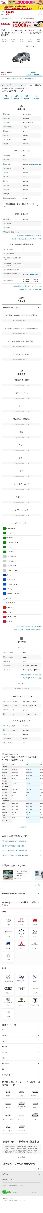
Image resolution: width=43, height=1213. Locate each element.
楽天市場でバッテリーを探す (32, 678)
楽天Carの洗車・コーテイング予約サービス (27, 629)
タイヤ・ (30, 40)
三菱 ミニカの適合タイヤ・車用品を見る (14, 850)
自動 (38, 40)
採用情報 (22, 1185)
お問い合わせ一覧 (13, 1200)
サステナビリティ (22, 1200)
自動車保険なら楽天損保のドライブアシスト (27, 286)
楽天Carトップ (6, 18)
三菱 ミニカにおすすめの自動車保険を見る (15, 855)
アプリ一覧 (4, 1200)
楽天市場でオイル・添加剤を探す (30, 674)
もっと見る (21, 827)
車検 (21, 40)
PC (13, 764)
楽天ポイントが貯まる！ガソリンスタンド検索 (26, 239)
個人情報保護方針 (13, 1185)
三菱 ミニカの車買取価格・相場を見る (14, 841)
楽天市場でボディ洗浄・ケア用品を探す (28, 626)
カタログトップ (6, 85)
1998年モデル (20, 85)
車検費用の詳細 (34, 274)
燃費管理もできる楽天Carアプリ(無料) (29, 235)
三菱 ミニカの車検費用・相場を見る (13, 846)
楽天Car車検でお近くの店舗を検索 (30, 289)
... (12, 18)
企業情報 (4, 1185)
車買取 (13, 40)
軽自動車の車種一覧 (34, 164)
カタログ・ (5, 40)
